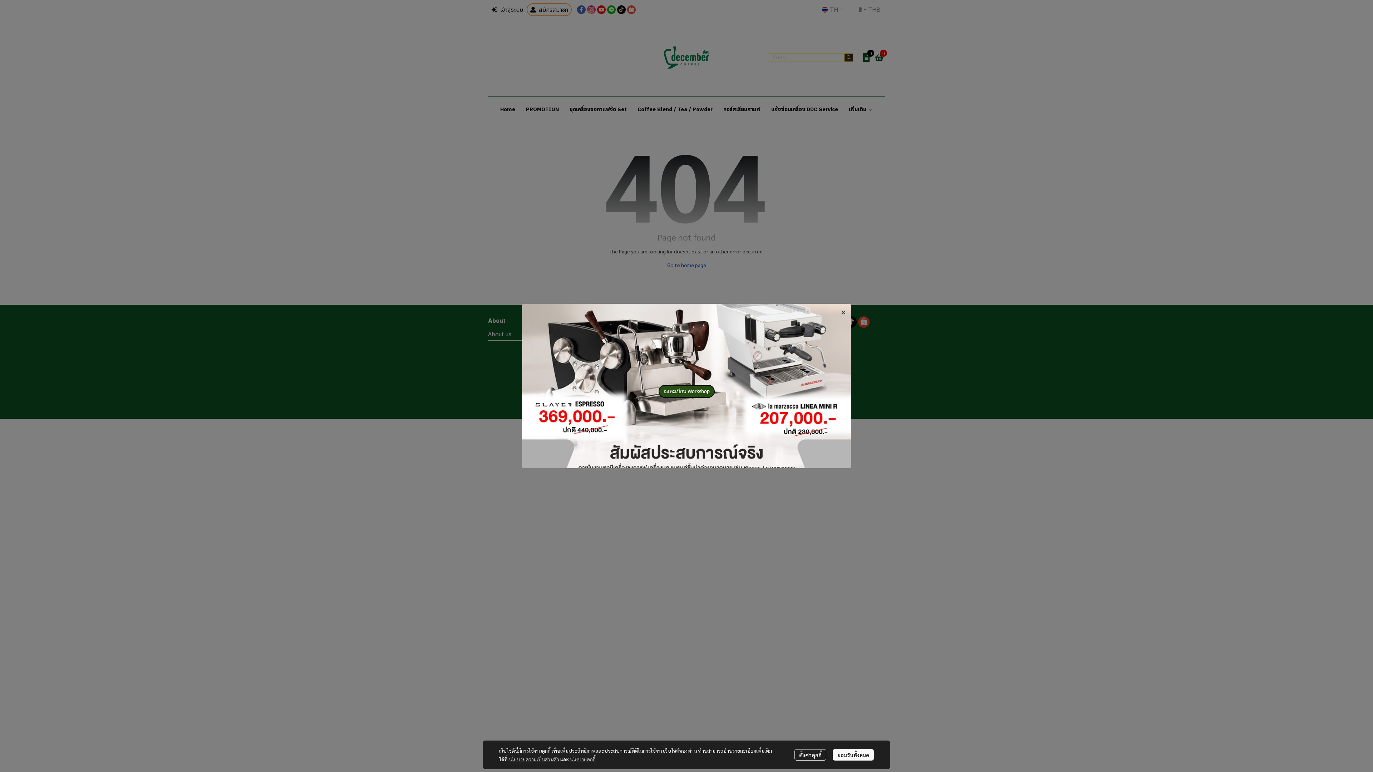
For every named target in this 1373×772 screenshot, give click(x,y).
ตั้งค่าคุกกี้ (810, 755)
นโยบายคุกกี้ (583, 759)
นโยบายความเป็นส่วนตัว (534, 759)
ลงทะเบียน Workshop (687, 391)
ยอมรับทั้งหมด (853, 755)
